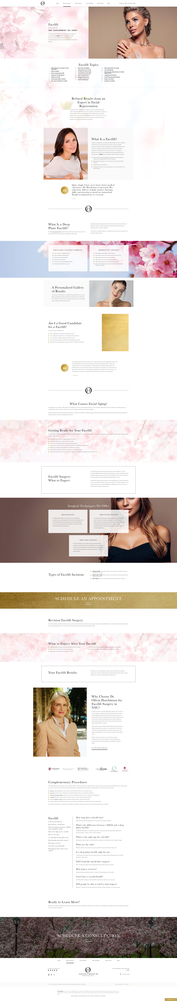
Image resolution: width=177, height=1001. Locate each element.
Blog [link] (109, 3)
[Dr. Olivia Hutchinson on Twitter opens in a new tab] (54, 974)
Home (50, 30)
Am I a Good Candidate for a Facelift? (59, 81)
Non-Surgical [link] (78, 3)
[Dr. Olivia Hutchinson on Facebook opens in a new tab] (51, 974)
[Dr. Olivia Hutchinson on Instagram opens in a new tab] (48, 974)
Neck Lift (52, 791)
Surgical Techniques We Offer (84, 74)
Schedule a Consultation (109, 81)
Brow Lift (52, 793)
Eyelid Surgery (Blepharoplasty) (56, 795)
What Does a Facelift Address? (57, 75)
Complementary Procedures (110, 75)
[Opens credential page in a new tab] (53, 769)
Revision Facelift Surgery (83, 79)
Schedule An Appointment (83, 77)
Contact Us (89, 602)
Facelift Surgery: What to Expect (85, 72)
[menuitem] (57, 3)
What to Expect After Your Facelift (111, 68)
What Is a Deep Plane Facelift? (57, 73)
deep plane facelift (56, 232)
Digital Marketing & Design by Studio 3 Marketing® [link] (76, 984)
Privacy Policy (126, 984)
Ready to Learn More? (109, 79)
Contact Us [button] (170, 999)
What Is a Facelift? (55, 71)
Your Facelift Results (108, 70)
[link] (130, 3)
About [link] (57, 3)
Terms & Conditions (118, 984)
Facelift (74, 30)
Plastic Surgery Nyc (59, 30)
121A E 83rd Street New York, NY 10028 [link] (120, 969)
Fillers (60, 799)
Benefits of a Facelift (55, 77)
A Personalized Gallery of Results (58, 79)
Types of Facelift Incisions (83, 76)
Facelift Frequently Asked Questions (112, 77)
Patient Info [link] (100, 3)
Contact (121, 3)
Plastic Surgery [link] (67, 3)
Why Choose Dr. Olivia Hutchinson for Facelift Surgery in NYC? (114, 72)
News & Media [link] (89, 3)
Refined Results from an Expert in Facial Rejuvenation (59, 68)
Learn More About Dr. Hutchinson (100, 748)
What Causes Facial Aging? (83, 68)
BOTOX (56, 799)
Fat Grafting (52, 797)
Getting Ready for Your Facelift (84, 70)
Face (69, 30)
